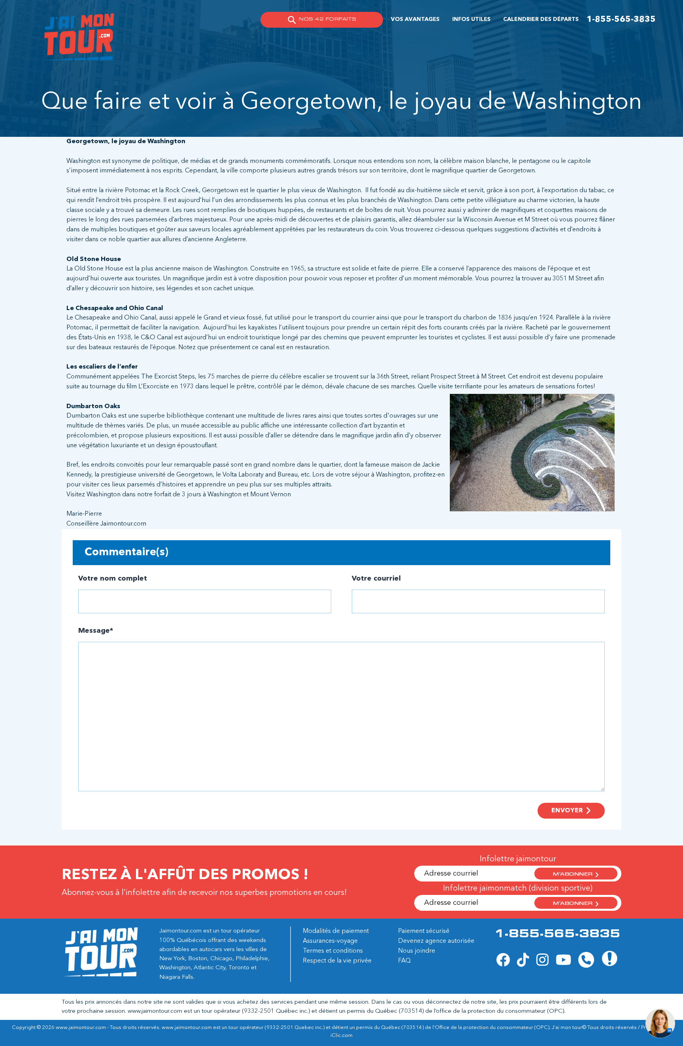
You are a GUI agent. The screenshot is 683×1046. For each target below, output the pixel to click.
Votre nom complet (112, 578)
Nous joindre (416, 951)
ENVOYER (567, 811)
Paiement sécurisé (423, 931)
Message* (95, 630)
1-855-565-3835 (621, 19)
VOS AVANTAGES (415, 19)
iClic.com (341, 1035)
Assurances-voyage (330, 941)
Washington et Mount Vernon (249, 495)
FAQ (404, 961)
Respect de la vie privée (337, 961)
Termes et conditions (333, 951)
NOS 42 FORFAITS (327, 19)
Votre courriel (376, 578)
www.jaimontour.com (155, 1011)
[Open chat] (660, 1023)
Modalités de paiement (336, 931)
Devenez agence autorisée (436, 941)
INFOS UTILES (471, 19)
